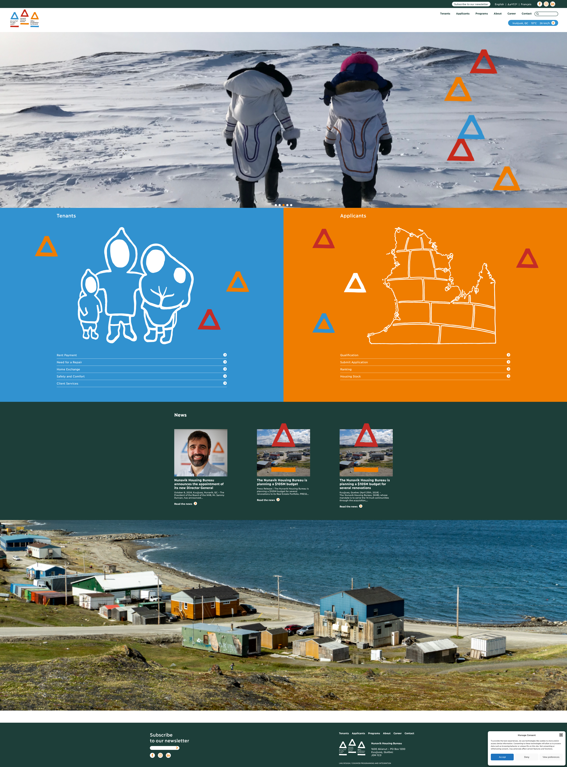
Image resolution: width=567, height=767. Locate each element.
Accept (502, 757)
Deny (526, 757)
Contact (527, 13)
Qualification (349, 355)
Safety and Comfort (71, 376)
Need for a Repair (69, 362)
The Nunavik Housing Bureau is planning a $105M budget (282, 482)
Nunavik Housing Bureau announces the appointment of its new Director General (198, 483)
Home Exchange (68, 369)
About (498, 13)
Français (526, 4)
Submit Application (354, 362)
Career (511, 13)
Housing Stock (350, 376)
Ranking (346, 369)
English (499, 4)
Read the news (183, 503)
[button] (561, 734)
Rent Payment (67, 355)
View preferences (551, 757)
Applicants (463, 13)
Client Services (67, 383)
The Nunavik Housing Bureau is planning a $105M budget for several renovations (365, 483)
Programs (481, 13)
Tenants (445, 13)
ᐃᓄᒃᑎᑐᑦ (512, 4)
